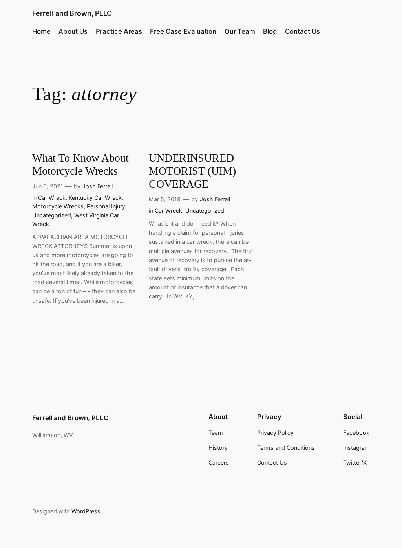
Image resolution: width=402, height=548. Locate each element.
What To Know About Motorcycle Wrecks (80, 164)
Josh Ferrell (97, 186)
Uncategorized (51, 215)
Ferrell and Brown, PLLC (72, 13)
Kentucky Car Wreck (95, 197)
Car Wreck (52, 197)
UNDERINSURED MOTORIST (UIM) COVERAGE (192, 171)
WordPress (85, 511)
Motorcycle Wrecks (58, 206)
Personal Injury (106, 206)
